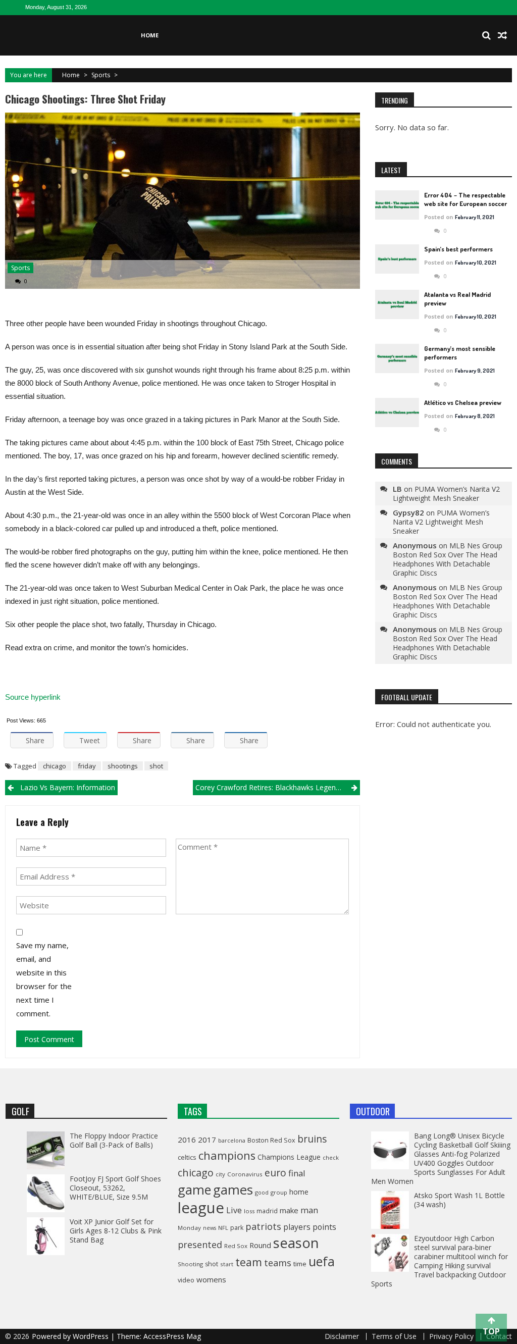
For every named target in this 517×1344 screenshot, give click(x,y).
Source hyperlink (33, 697)
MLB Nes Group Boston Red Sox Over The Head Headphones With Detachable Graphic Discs (447, 559)
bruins (312, 1139)
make (289, 1210)
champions (226, 1155)
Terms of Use (394, 1336)
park (236, 1227)
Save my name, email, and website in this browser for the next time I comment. (44, 979)
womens (211, 1279)
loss (249, 1211)
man (309, 1210)
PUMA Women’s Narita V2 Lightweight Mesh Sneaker (446, 493)
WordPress (92, 1336)
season (296, 1242)
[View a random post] (502, 35)
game (194, 1189)
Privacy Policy (451, 1336)
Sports (100, 75)
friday (87, 765)
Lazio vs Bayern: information (67, 787)
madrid (267, 1211)
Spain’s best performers (458, 249)
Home (150, 35)
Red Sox (235, 1246)
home (298, 1192)
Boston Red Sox (271, 1140)
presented (200, 1244)
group (279, 1192)
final (296, 1173)
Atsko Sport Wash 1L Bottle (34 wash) (459, 1200)
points (324, 1226)
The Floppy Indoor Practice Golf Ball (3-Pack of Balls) (114, 1140)
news (209, 1227)
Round (260, 1245)
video (186, 1279)
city (220, 1174)
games (233, 1190)
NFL (223, 1227)
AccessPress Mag (172, 1336)
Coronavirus (245, 1174)
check (331, 1157)
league (201, 1208)
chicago (54, 765)
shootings (123, 765)
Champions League (289, 1157)
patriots (263, 1226)
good (262, 1192)
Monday (189, 1227)
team (248, 1262)
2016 (187, 1139)
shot (156, 765)
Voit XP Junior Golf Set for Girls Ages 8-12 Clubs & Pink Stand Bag (116, 1231)
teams (277, 1263)
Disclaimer (342, 1336)
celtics (187, 1157)
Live (234, 1210)
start (226, 1264)
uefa (321, 1261)
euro (275, 1172)
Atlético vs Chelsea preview (462, 402)
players (297, 1226)
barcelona (231, 1140)
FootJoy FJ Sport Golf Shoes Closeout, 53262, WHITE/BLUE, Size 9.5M (115, 1188)
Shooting (190, 1264)
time (299, 1263)
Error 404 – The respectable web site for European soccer (465, 199)
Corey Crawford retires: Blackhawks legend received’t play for (277, 787)
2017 (207, 1139)
